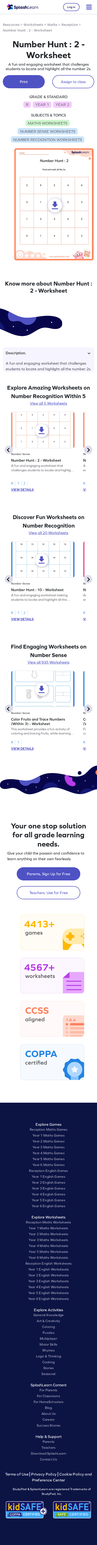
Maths (52, 24)
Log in (71, 7)
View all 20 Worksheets (48, 533)
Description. (16, 353)
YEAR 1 (42, 104)
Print (24, 82)
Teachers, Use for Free (48, 893)
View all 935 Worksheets (48, 662)
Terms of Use (17, 1474)
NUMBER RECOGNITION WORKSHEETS (47, 139)
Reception (69, 24)
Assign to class (73, 82)
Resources (11, 24)
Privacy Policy (44, 1474)
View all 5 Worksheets (48, 403)
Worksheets (33, 24)
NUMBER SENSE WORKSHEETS (47, 131)
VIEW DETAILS (22, 490)
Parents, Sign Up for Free (48, 874)
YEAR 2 (62, 104)
